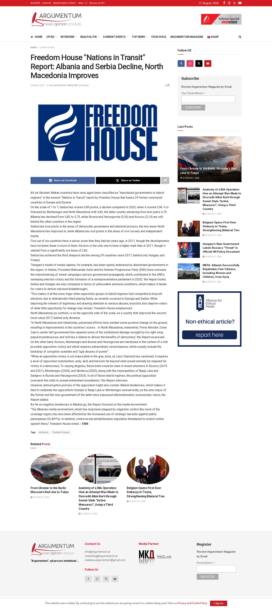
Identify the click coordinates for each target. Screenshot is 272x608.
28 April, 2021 (38, 85)
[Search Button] (240, 36)
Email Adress (205, 563)
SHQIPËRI (35, 3)
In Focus (84, 85)
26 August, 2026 (136, 501)
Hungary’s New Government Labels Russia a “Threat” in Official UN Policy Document (221, 247)
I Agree (219, 603)
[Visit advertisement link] (209, 318)
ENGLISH (72, 85)
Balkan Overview (92, 481)
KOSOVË (46, 3)
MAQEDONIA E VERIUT (64, 3)
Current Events (114, 36)
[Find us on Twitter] (198, 63)
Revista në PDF (97, 3)
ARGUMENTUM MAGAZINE (186, 36)
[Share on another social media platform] (165, 180)
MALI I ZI (82, 3)
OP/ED (50, 36)
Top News (138, 36)
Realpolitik (88, 36)
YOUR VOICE (158, 36)
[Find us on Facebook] (181, 63)
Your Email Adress (193, 93)
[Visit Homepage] (56, 19)
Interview (67, 36)
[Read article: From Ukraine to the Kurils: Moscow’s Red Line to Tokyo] (52, 469)
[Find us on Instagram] (190, 63)
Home (38, 36)
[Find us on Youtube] (207, 63)
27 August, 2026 (40, 497)
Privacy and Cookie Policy (192, 603)
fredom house (61, 432)
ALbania (43, 432)
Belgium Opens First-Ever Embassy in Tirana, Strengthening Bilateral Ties (146, 492)
